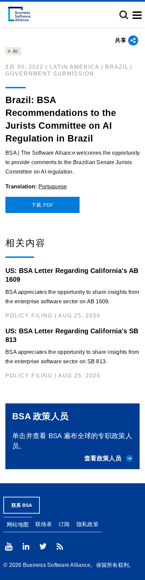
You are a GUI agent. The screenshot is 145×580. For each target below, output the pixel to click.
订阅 (64, 524)
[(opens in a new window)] (8, 546)
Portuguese (52, 186)
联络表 (43, 524)
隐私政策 (87, 524)
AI (14, 51)
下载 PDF (42, 205)
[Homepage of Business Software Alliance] (19, 14)
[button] (123, 14)
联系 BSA (21, 505)
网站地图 (18, 524)
